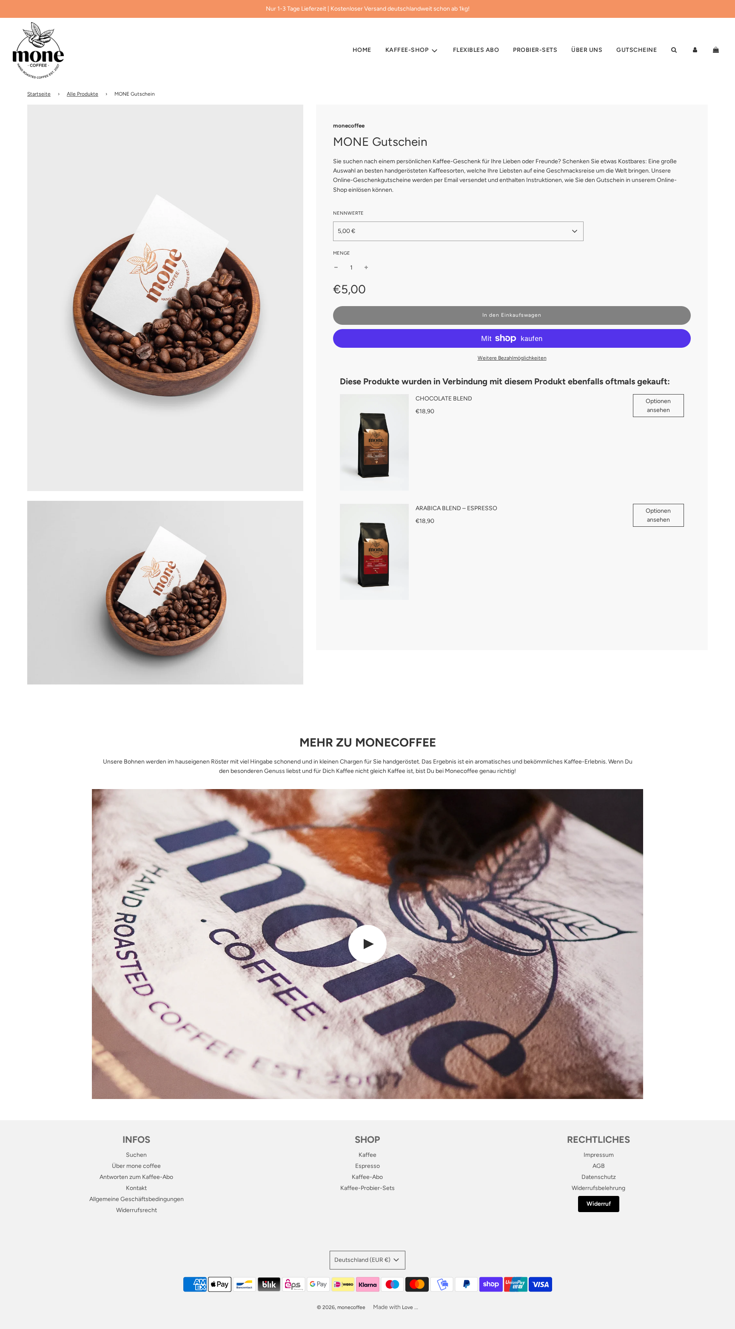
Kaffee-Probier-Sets (367, 1188)
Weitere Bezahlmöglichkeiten (512, 358)
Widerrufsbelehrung (598, 1188)
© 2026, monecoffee (341, 1307)
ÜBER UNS (586, 50)
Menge (341, 253)
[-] (336, 268)
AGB (599, 1166)
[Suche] (673, 51)
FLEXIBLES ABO (476, 50)
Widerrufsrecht (136, 1210)
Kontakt (136, 1188)
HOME (362, 50)
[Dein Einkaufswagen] (717, 51)
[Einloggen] (695, 51)
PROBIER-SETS (535, 50)
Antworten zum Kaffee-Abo (136, 1177)
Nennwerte (348, 213)
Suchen (136, 1155)
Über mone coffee (136, 1166)
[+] (366, 268)
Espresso (367, 1166)
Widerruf (599, 1203)
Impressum (599, 1155)
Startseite (39, 94)
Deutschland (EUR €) (363, 1260)
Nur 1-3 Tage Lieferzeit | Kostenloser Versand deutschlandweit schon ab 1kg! (368, 8)
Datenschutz (598, 1177)
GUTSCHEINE (636, 50)
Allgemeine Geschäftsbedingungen (136, 1199)
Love (407, 1307)
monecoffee (349, 125)
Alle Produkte (82, 94)
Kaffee (367, 1155)
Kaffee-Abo (367, 1177)
